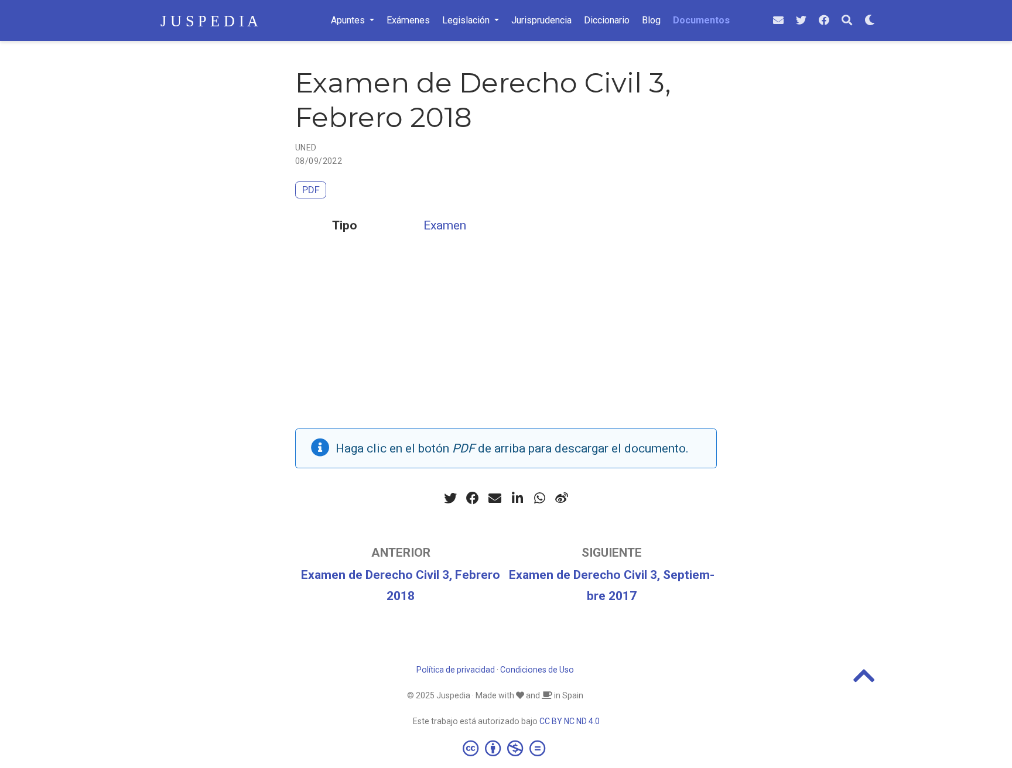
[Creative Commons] (506, 748)
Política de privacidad (455, 669)
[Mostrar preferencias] (869, 21)
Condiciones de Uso (537, 669)
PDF (311, 190)
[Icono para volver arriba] (864, 681)
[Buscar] (847, 21)
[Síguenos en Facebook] (824, 21)
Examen (444, 225)
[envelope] (778, 21)
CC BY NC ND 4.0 (569, 721)
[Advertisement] (506, 346)
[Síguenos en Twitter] (801, 21)
